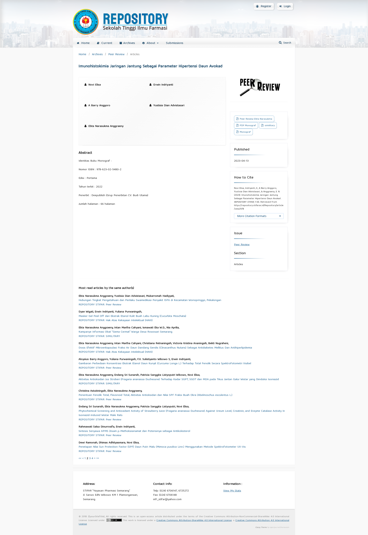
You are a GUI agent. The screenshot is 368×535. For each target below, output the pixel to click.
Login (287, 6)
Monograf (245, 132)
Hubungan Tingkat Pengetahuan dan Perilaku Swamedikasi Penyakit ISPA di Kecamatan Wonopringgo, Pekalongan (150, 300)
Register (265, 6)
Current (106, 43)
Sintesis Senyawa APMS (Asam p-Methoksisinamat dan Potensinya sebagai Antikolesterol (134, 431)
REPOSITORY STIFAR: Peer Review (100, 305)
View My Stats (232, 490)
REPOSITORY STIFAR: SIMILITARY (99, 336)
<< (80, 458)
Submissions (174, 43)
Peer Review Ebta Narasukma (255, 119)
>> (97, 458)
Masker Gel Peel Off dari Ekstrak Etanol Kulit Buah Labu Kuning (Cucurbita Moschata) (132, 316)
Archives (129, 43)
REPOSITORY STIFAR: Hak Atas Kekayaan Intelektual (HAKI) (116, 320)
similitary (269, 125)
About (151, 43)
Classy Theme (261, 527)
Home (85, 43)
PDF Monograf (247, 125)
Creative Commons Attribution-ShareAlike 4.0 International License (194, 520)
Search (287, 43)
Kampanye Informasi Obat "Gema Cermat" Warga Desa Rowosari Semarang (125, 332)
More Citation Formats (251, 216)
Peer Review (116, 54)
